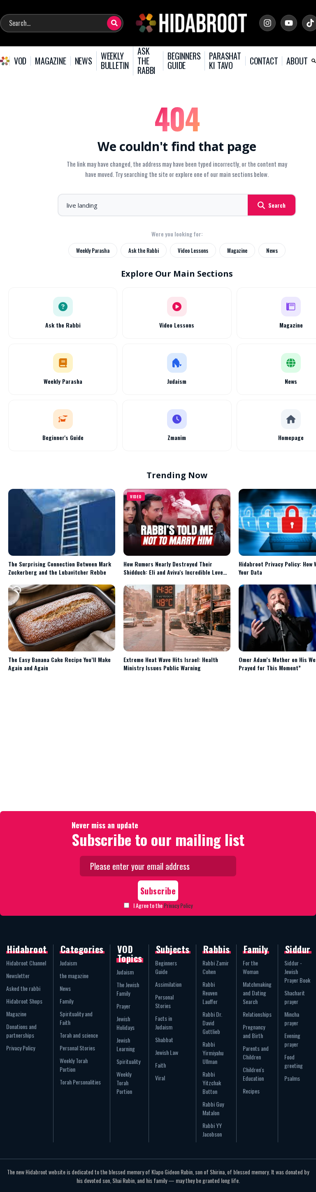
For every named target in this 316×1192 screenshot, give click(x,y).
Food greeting (293, 1061)
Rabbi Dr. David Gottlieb (212, 1023)
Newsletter (18, 975)
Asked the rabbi (23, 988)
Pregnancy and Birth (254, 1031)
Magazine (237, 250)
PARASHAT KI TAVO (225, 61)
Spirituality (128, 1061)
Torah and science (79, 1035)
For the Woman (250, 967)
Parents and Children (256, 1052)
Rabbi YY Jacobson (212, 1129)
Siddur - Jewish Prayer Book (297, 971)
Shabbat (164, 1039)
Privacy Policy (178, 905)
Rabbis (216, 949)
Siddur (298, 949)
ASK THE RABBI (146, 61)
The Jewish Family (127, 988)
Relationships (257, 1014)
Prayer (123, 1006)
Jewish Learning (125, 1044)
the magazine (74, 975)
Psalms (292, 1078)
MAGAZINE (50, 61)
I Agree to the (163, 905)
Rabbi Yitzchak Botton (211, 1083)
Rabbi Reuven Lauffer (210, 993)
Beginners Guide (166, 967)
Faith (160, 1065)
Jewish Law (166, 1052)
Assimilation (168, 984)
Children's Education (253, 1073)
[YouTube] (289, 23)
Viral (160, 1077)
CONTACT (264, 61)
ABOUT (296, 61)
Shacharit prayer (294, 997)
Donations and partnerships (21, 1030)
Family (66, 1001)
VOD (20, 61)
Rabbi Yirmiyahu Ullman (212, 1053)
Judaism (68, 962)
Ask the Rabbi (143, 250)
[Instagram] (267, 23)
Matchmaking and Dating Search (257, 993)
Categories (82, 949)
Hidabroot (27, 949)
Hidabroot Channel (26, 962)
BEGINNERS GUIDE (183, 61)
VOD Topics (129, 953)
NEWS (83, 61)
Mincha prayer (291, 1018)
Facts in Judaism (163, 1022)
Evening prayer (292, 1039)
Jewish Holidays (125, 1023)
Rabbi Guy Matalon (213, 1108)
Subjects (173, 949)
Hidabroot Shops (24, 1001)
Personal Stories (77, 1047)
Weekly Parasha (92, 250)
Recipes (251, 1091)
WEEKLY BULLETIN (115, 61)
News (272, 250)
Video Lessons (193, 250)
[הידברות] (191, 23)
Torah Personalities (80, 1081)
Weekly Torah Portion (74, 1064)
